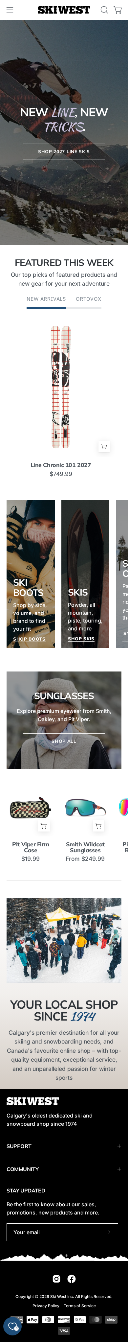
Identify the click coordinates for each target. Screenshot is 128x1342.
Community (22, 1169)
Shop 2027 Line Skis (64, 151)
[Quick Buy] (104, 446)
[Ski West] (64, 10)
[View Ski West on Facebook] (71, 1279)
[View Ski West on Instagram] (56, 1279)
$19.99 (30, 859)
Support (19, 1146)
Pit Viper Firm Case (30, 847)
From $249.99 (85, 859)
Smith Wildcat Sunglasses (85, 847)
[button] (103, 9)
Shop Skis (81, 638)
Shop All (64, 741)
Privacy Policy (45, 1305)
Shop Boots (29, 638)
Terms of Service (80, 1305)
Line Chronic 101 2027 (61, 465)
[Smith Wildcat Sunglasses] (85, 807)
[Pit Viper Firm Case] (31, 807)
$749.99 (61, 474)
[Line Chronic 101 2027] (61, 386)
